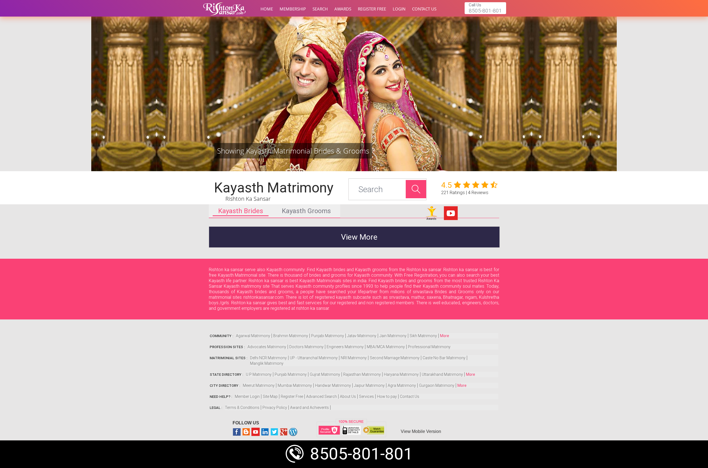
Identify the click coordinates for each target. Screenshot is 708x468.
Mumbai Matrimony (295, 385)
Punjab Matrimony (291, 374)
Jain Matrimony (393, 336)
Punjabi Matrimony (327, 336)
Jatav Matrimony (361, 336)
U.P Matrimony (259, 374)
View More (359, 237)
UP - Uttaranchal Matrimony (314, 358)
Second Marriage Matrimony (395, 358)
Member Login (247, 396)
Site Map (270, 396)
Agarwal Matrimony (253, 336)
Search (320, 9)
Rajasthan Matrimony (362, 374)
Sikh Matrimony (423, 336)
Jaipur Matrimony (369, 385)
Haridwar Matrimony (333, 385)
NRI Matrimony (354, 358)
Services (366, 396)
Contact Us (424, 9)
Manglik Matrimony (266, 363)
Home (267, 9)
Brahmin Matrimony (290, 336)
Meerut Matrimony (259, 385)
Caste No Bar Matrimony (444, 358)
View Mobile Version (421, 431)
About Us (348, 396)
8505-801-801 (361, 454)
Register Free (372, 9)
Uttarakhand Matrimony (442, 374)
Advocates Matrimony (267, 347)
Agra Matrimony (402, 385)
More (444, 336)
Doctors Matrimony (306, 347)
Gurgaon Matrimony (436, 385)
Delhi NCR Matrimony (268, 358)
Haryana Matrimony (401, 374)
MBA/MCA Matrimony (386, 347)
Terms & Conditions (242, 407)
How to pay (387, 396)
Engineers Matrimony (345, 347)
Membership (293, 9)
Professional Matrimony (429, 347)
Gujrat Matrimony (325, 374)
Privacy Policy (274, 407)
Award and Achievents (309, 407)
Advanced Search (321, 396)
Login (399, 9)
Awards (342, 9)
